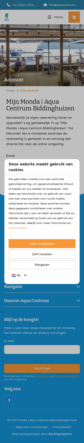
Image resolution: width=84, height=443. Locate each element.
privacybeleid (18, 228)
